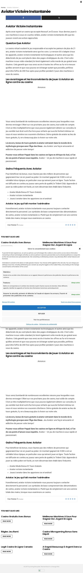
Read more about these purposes (71, 302)
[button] (80, 249)
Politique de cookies (32, 324)
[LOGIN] (81, 1)
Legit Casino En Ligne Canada (16, 546)
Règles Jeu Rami (9, 531)
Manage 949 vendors (8, 302)
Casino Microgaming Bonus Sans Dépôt (60, 533)
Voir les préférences (42, 320)
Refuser (41, 313)
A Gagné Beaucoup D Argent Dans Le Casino (62, 548)
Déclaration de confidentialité (48, 324)
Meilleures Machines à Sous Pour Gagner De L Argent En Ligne (60, 243)
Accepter (41, 307)
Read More (7, 521)
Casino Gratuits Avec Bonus (16, 242)
